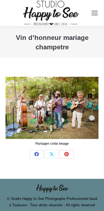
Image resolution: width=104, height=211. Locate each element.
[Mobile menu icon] (94, 13)
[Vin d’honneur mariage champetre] (52, 108)
